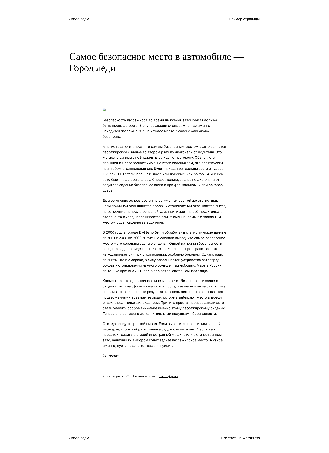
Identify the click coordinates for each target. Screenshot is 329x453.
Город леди (79, 19)
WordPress (251, 438)
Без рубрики (168, 376)
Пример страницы (244, 19)
